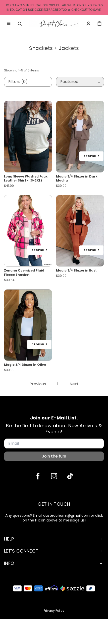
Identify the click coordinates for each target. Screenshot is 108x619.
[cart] (99, 23)
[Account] (88, 23)
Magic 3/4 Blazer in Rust (76, 271)
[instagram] (54, 476)
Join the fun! (54, 456)
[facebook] (38, 476)
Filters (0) (18, 81)
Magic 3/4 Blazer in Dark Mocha (76, 178)
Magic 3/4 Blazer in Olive (25, 365)
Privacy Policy (54, 610)
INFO (9, 563)
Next (74, 384)
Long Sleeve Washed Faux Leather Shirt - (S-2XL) (25, 178)
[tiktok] (70, 476)
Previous (37, 384)
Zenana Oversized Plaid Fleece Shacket (24, 273)
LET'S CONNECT (21, 551)
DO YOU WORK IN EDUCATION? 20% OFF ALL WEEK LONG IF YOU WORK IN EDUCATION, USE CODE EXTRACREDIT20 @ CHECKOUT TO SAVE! (54, 7)
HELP (9, 539)
